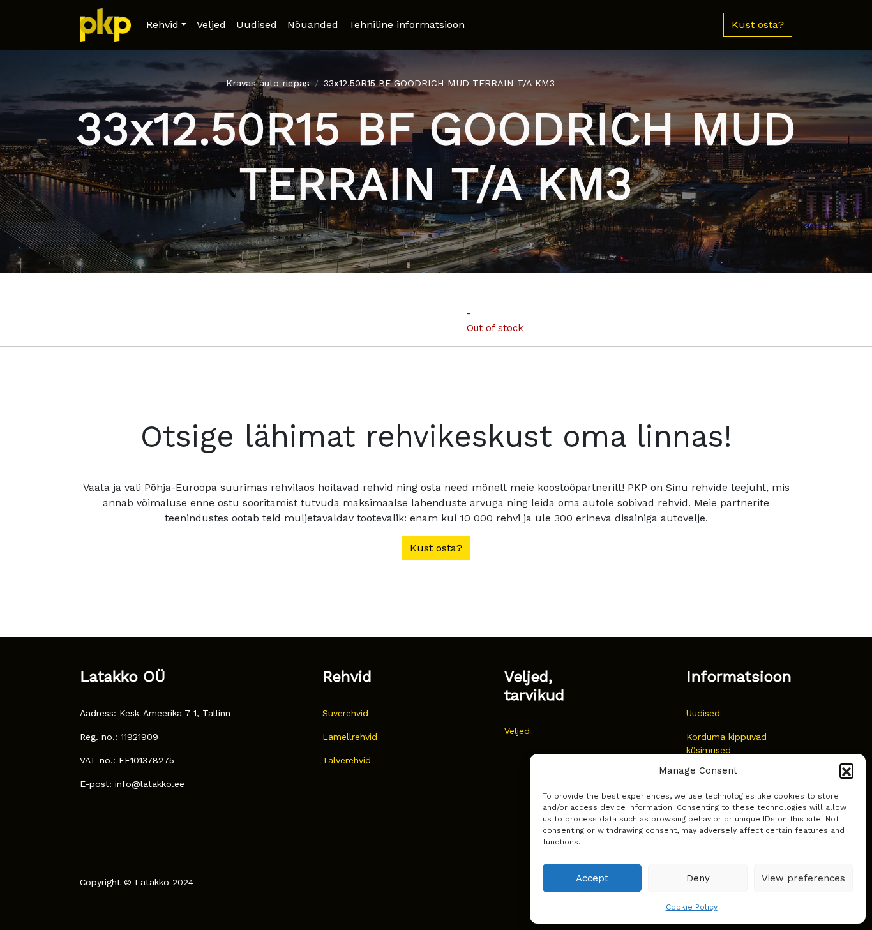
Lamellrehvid (349, 736)
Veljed (211, 25)
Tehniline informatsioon (407, 25)
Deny (698, 878)
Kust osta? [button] (758, 25)
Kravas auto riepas (268, 83)
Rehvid (162, 25)
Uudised (256, 25)
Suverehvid (345, 713)
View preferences (803, 878)
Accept (592, 878)
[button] (846, 770)
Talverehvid (346, 760)
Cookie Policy (692, 907)
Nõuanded (312, 25)
